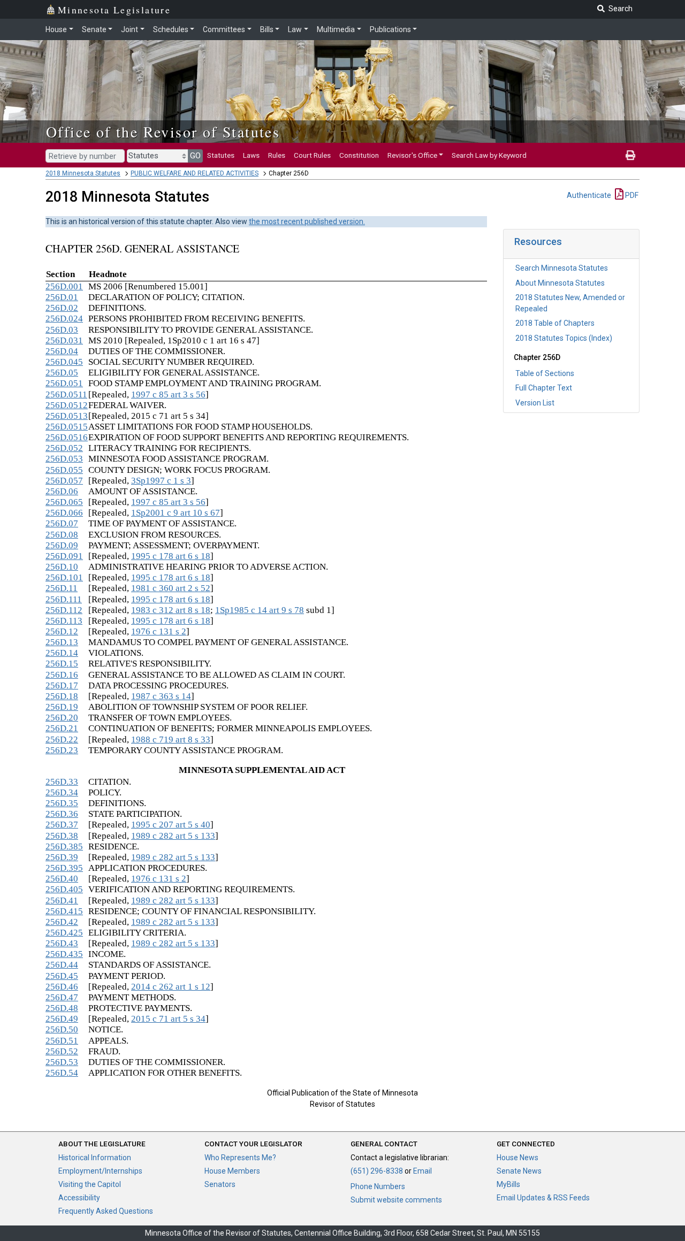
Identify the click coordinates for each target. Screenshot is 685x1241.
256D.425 (64, 933)
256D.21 (61, 728)
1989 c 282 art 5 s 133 (173, 836)
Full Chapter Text (543, 388)
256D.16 (61, 675)
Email (422, 1171)
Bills (266, 29)
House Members (232, 1171)
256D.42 (61, 922)
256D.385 (64, 846)
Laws (251, 155)
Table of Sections (544, 373)
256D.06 (61, 491)
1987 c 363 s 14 (161, 696)
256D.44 (61, 965)
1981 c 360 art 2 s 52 (170, 588)
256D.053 (64, 459)
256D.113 (63, 621)
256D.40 (61, 879)
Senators (219, 1184)
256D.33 (61, 782)
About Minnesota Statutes (560, 283)
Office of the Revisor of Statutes (163, 131)
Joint (129, 29)
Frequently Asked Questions (105, 1211)
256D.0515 (66, 427)
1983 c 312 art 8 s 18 (170, 610)
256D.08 (61, 535)
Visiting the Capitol (89, 1184)
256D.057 (64, 481)
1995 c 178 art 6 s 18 (170, 556)
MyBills (508, 1184)
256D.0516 (66, 437)
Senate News (519, 1171)
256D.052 (64, 448)
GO (195, 155)
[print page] (630, 155)
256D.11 (61, 588)
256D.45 (61, 976)
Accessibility (79, 1197)
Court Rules (312, 155)
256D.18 (61, 696)
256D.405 (64, 889)
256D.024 (64, 318)
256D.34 (61, 792)
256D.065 (64, 502)
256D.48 (61, 1008)
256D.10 (61, 567)
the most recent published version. (307, 221)
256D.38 (61, 836)
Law (295, 29)
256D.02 (61, 308)
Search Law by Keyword (489, 155)
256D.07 (61, 523)
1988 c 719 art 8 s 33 (170, 739)
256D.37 (61, 824)
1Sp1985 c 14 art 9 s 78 (259, 610)
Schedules (170, 29)
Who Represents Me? (240, 1157)
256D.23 (61, 750)
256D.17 (61, 685)
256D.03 (61, 330)
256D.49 (61, 1019)
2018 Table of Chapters (555, 323)
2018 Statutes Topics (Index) (563, 338)
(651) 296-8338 (377, 1171)
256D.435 (64, 954)
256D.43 (61, 943)
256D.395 (64, 868)
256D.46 (61, 987)
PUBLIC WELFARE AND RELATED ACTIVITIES (194, 173)
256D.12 (61, 631)
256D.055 (64, 470)
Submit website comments (396, 1200)
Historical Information (94, 1157)
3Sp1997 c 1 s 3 (161, 481)
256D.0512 (66, 405)
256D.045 (64, 362)
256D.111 (63, 599)
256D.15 (61, 663)
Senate (94, 29)
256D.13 (61, 642)
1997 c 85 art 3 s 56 (168, 394)
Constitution (359, 155)
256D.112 (63, 610)
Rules (276, 155)
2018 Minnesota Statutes (82, 173)
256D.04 (61, 351)
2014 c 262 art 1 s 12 (170, 987)
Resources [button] (538, 241)
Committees (224, 29)
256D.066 (64, 513)
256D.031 (64, 340)
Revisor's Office (412, 155)
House (56, 29)
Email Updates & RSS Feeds (543, 1197)
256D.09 (61, 545)
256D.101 (64, 577)
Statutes (220, 155)
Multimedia (336, 29)
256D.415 (64, 911)
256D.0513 (66, 416)
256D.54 (61, 1073)
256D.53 (61, 1062)
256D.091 (64, 556)
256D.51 (61, 1041)
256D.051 (64, 383)
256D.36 (61, 814)
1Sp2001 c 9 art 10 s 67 (175, 513)
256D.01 (61, 297)
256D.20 (61, 718)
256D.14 (61, 653)
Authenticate (589, 195)
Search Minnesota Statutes (561, 268)
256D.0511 (66, 394)
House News (517, 1157)
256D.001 (64, 286)
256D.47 (61, 997)
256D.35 (61, 803)
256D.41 (61, 900)
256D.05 (61, 372)
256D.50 (61, 1029)
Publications (390, 29)
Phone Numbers (378, 1186)
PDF (630, 195)
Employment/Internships (100, 1171)
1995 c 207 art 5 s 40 (170, 824)
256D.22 (61, 739)
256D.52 (61, 1051)
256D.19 (61, 707)
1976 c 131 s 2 (158, 631)
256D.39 (61, 857)
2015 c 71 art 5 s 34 (168, 1019)
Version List (534, 403)
